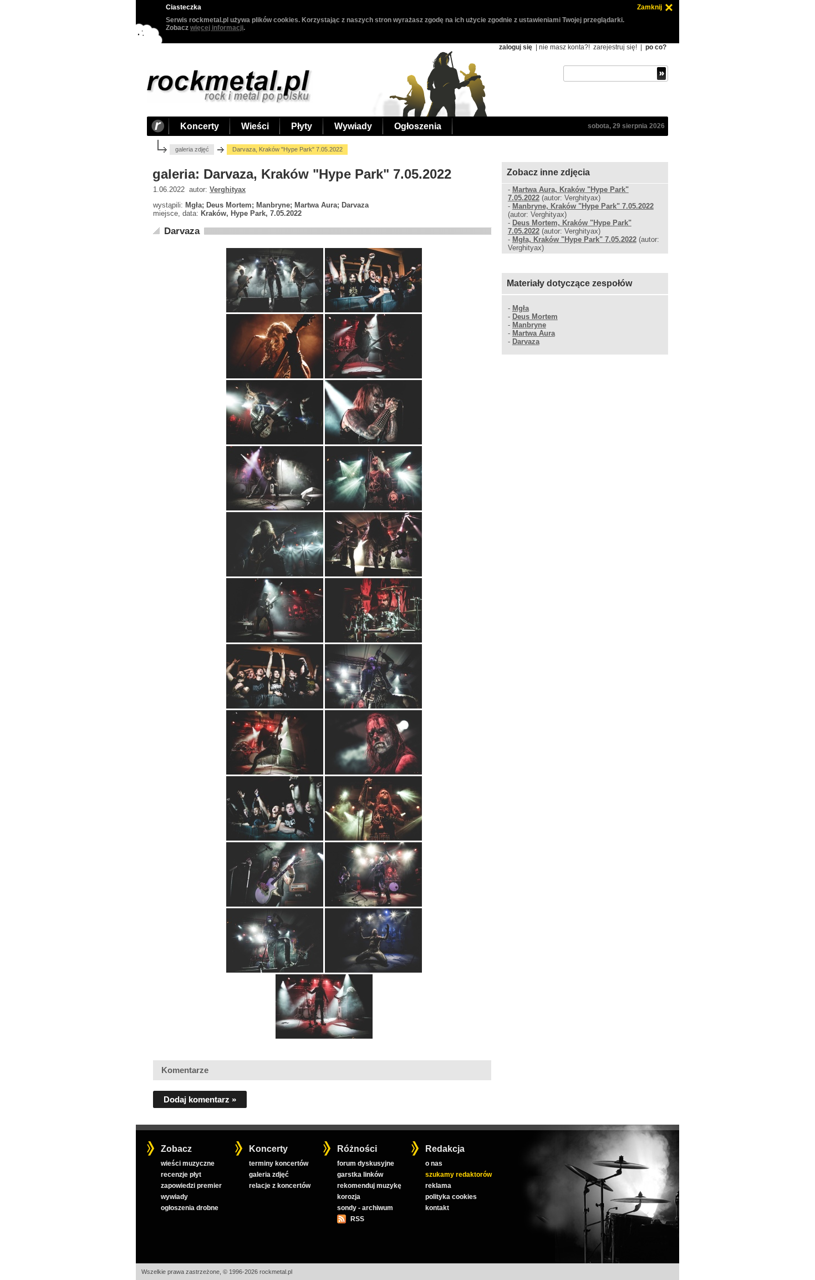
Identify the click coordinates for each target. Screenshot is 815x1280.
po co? (655, 47)
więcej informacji (216, 28)
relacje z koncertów (279, 1186)
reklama (438, 1186)
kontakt (437, 1208)
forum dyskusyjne (365, 1163)
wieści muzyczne (188, 1163)
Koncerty (199, 126)
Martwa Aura (533, 333)
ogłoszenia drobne (189, 1208)
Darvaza (182, 231)
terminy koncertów (278, 1163)
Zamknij (649, 7)
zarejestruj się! (615, 47)
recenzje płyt (181, 1174)
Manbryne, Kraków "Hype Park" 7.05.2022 (583, 206)
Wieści (255, 126)
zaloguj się (515, 47)
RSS (357, 1219)
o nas (433, 1163)
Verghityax (228, 189)
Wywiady (353, 126)
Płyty (301, 126)
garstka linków (360, 1174)
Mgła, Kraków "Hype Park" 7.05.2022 (574, 239)
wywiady (174, 1197)
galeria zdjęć (192, 149)
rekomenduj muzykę (369, 1186)
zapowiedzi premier (191, 1186)
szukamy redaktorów (458, 1174)
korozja (348, 1197)
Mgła (520, 308)
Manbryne (529, 325)
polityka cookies (451, 1197)
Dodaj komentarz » (200, 1099)
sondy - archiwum (365, 1208)
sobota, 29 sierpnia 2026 (626, 126)
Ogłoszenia (417, 126)
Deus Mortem (535, 316)
